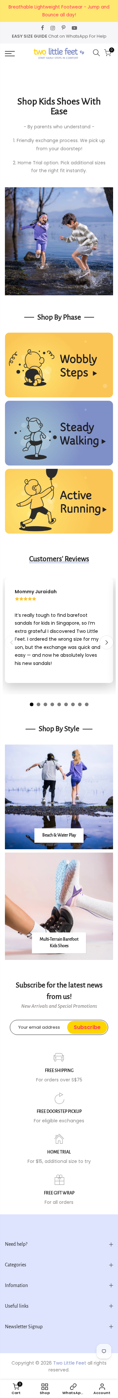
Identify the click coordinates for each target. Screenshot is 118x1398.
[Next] (106, 642)
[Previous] (11, 642)
